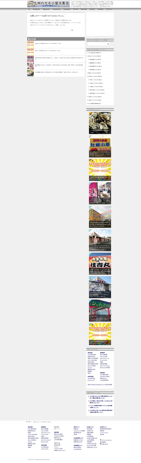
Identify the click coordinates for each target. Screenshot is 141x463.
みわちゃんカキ (44, 441)
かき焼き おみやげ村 (91, 443)
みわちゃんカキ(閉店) (105, 367)
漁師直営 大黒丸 (91, 369)
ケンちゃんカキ (103, 360)
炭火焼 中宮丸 (91, 362)
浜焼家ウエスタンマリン (59, 450)
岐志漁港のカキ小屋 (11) (95, 59)
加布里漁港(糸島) (57, 9)
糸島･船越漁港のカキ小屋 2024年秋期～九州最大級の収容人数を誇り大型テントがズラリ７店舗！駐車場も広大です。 (100, 153)
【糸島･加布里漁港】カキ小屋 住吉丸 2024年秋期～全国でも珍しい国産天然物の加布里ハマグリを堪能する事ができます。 (100, 271)
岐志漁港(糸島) (36, 9)
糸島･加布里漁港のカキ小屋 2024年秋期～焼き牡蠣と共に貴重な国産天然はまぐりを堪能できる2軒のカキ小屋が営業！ (100, 224)
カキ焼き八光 (90, 430)
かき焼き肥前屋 (90, 439)
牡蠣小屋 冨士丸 (91, 356)
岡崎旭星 (90, 371)
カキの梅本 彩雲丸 (104, 374)
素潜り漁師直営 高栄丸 (93, 363)
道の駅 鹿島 (89, 428)
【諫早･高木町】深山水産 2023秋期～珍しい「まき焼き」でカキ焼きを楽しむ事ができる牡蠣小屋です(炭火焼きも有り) (59, 58)
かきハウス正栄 (103, 356)
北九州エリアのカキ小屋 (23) (95, 76)
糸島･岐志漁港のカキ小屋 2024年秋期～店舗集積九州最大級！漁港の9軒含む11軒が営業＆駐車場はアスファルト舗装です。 (100, 247)
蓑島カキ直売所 (77, 447)
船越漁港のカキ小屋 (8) (95, 62)
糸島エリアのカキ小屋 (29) (94, 56)
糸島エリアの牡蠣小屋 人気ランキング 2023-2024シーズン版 (47, 50)
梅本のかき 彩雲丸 (58, 434)
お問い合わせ (109, 9)
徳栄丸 (29, 432)
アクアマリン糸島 (58, 448)
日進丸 (89, 373)
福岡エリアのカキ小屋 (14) (94, 73)
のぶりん (90, 367)
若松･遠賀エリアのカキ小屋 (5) (97, 90)
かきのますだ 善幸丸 (105, 376)
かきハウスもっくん (104, 358)
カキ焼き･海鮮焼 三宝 (92, 438)
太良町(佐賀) (100, 9)
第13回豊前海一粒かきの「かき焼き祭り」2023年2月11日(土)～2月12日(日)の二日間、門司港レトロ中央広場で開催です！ (59, 65)
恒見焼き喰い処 (77, 432)
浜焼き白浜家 (57, 444)
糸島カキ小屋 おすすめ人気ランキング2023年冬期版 (100, 384)
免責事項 (103, 442)
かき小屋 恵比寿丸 (92, 354)
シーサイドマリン (104, 432)
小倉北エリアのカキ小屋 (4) (96, 83)
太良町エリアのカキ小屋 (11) (95, 96)
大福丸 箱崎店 (90, 432)
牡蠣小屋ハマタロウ (78, 439)
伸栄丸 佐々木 (103, 378)
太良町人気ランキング (92, 447)
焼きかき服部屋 (103, 354)
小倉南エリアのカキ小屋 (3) (96, 86)
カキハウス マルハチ (105, 365)
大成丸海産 (89, 441)
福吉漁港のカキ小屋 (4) (95, 69)
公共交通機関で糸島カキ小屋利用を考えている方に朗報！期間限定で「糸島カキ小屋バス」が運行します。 (57, 72)
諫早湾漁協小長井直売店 (105, 428)
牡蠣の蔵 (76, 428)
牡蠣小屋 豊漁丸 (104, 363)
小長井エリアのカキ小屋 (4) (94, 100)
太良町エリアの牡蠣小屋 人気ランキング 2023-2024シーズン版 (48, 43)
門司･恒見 (75, 9)
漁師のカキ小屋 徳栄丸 (93, 358)
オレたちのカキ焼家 (91, 445)
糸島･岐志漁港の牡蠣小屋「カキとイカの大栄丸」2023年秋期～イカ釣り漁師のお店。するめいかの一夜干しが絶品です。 (100, 294)
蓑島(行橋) (92, 9)
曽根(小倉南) (84, 9)
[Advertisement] (100, 24)
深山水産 (102, 434)
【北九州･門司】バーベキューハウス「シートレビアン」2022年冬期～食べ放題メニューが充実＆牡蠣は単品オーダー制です (100, 318)
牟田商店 (102, 430)
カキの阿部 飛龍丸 (104, 380)
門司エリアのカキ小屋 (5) (96, 79)
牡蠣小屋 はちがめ (78, 441)
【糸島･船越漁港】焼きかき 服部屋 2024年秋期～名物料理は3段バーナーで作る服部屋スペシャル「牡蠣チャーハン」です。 (100, 200)
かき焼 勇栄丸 (90, 436)
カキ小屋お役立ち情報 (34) (94, 52)
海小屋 (75, 434)
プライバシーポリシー (106, 440)
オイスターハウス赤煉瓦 (79, 430)
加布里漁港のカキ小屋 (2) (96, 66)
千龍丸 (101, 362)
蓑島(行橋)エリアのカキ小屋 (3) (97, 93)
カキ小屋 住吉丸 (91, 378)
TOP (29, 9)
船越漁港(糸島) (46, 9)
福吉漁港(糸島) (67, 9)
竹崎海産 (89, 434)
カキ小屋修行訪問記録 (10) (94, 103)
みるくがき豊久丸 (92, 365)
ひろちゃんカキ (91, 380)
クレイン (56, 446)
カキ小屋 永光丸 (77, 449)
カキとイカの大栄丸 (92, 360)
